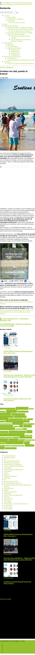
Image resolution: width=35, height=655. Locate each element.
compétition (18, 424)
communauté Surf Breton (6, 424)
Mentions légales (5, 599)
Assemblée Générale (7, 409)
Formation (7, 478)
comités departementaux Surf (13, 469)
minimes (27, 435)
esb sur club (16, 426)
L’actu (5, 24)
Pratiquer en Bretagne (11, 26)
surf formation (11, 448)
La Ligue (6, 15)
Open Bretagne (9, 437)
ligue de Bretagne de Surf (16, 433)
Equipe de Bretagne (10, 476)
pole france (7, 493)
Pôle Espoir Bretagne (30, 440)
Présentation (11, 17)
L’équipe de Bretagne (14, 48)
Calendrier (10, 44)
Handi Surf (7, 62)
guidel (25, 429)
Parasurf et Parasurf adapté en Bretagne (20, 63)
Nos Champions (12, 46)
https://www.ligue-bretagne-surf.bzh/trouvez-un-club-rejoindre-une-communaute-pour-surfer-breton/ (16, 311)
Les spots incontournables (16, 34)
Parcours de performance (12, 56)
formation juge (18, 429)
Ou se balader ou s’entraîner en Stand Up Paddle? (21, 40)
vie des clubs (8, 507)
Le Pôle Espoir (12, 58)
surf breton (7, 500)
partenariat (16, 437)
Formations (11, 20)
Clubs (25, 419)
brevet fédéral (22, 412)
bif (4, 459)
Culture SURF (30, 424)
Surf (2, 448)
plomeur (4, 440)
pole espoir (13, 440)
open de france (9, 488)
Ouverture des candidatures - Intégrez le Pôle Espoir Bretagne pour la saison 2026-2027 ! (19, 376)
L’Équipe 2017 (15, 55)
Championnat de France (11, 462)
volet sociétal (8, 509)
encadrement (6, 426)
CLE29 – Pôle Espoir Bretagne (14, 466)
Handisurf (4, 432)
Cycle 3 (6, 473)
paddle (6, 490)
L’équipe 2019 (15, 51)
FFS (21, 426)
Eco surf (6, 474)
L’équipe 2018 (15, 53)
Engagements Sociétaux (15, 19)
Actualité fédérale (5, 67)
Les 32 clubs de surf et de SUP (21, 31)
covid (25, 424)
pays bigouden (25, 437)
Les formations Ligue (18, 22)
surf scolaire (8, 502)
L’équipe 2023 (15, 50)
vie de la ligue (8, 505)
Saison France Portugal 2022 (13, 495)
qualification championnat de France (12, 442)
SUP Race (29, 445)
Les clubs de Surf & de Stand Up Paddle (20, 29)
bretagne (11, 411)
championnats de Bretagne (13, 464)
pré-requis (22, 440)
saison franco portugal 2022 (14, 443)
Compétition (8, 43)
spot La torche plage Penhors (18, 445)
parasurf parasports (10, 491)
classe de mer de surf (16, 419)
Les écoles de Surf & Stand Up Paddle (19, 32)
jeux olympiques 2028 (11, 481)
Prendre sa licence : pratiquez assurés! (19, 27)
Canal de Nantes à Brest (12, 461)
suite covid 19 (8, 498)
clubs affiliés (8, 468)
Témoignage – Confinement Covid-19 (16, 503)
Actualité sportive (9, 457)
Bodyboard (3, 411)
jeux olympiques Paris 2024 (13, 483)
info (12, 67)
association (22, 408)
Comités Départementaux (17, 421)
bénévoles (5, 414)
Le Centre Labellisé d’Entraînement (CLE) (20, 60)
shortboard (8, 445)
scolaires (27, 443)
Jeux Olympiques (17, 432)
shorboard (2, 445)
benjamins (31, 408)
